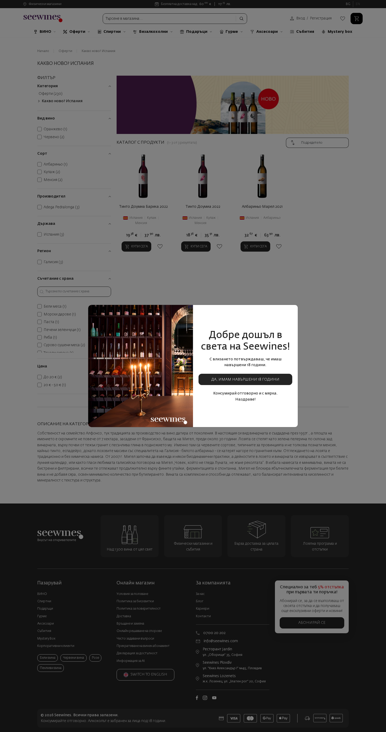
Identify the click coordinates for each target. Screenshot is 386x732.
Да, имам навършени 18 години (245, 379)
